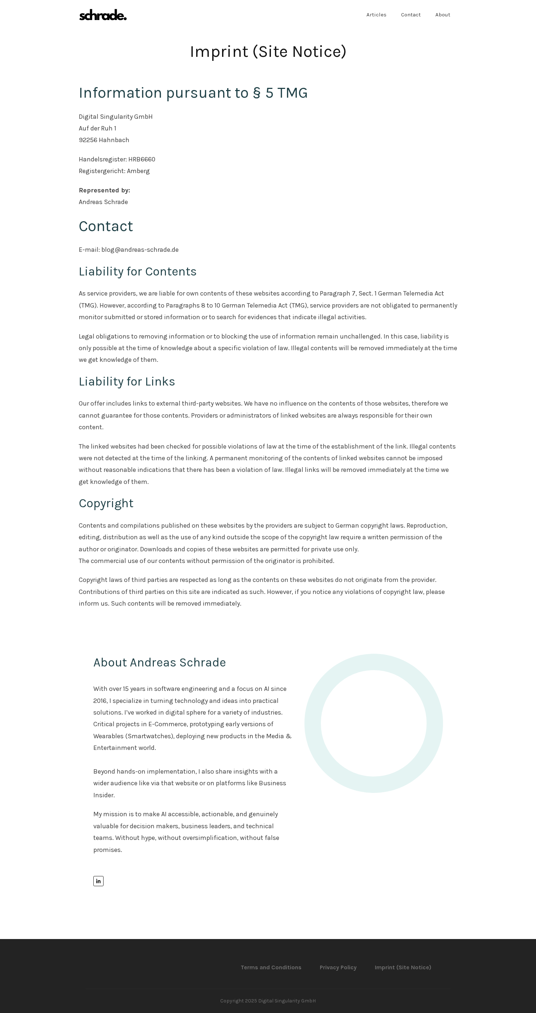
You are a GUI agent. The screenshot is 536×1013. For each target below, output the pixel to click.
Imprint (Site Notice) (268, 51)
